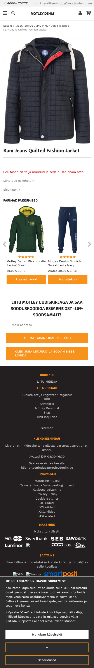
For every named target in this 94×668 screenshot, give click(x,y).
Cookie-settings (47, 498)
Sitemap (47, 428)
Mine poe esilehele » (18, 180)
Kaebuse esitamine (47, 489)
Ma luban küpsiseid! (47, 634)
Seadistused (47, 660)
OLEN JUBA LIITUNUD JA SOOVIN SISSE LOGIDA (45, 353)
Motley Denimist (47, 408)
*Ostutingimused (47, 480)
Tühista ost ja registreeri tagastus (47, 395)
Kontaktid (47, 403)
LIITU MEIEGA (47, 381)
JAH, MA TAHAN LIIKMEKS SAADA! (47, 338)
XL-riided (47, 503)
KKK (47, 399)
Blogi (47, 412)
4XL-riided (47, 516)
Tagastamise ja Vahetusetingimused (47, 485)
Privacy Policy (47, 494)
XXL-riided (47, 507)
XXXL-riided (47, 511)
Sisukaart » (11, 189)
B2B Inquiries (47, 417)
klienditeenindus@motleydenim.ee (66, 3)
